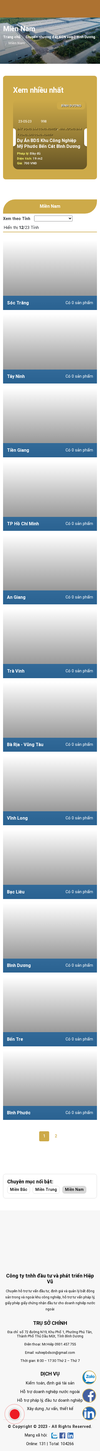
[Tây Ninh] (50, 348)
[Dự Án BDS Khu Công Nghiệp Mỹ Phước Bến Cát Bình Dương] (50, 134)
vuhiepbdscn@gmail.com (55, 1352)
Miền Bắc (18, 1189)
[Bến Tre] (50, 1011)
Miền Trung (46, 1189)
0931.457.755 (65, 1344)
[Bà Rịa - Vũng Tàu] (50, 717)
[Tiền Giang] (50, 422)
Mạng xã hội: (36, 1435)
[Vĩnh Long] (50, 790)
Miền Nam (74, 1189)
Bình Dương (71, 106)
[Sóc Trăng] (50, 275)
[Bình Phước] (50, 1085)
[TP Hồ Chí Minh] (50, 496)
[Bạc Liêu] (50, 864)
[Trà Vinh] (50, 643)
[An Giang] (50, 569)
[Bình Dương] (50, 938)
